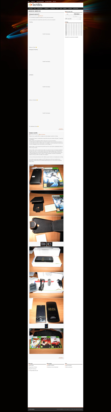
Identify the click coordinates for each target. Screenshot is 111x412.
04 (73, 24)
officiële (77, 409)
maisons (65, 8)
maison (80, 17)
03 (71, 24)
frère (78, 16)
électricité (72, 17)
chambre (77, 19)
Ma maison (43, 134)
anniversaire (75, 17)
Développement (40, 8)
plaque (66, 17)
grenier (80, 16)
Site (74, 409)
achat (81, 14)
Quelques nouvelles (33, 133)
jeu (67, 14)
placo (80, 18)
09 (81, 25)
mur (68, 15)
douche (80, 19)
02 (69, 24)
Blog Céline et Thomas (33, 367)
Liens (61, 8)
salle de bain (68, 18)
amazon (73, 19)
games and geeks (69, 365)
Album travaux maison (40, 1)
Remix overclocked (69, 367)
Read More (61, 357)
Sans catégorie (75, 8)
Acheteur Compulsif (51, 365)
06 (76, 26)
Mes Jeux (54, 1)
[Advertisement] (73, 56)
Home (28, 1)
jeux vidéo (66, 19)
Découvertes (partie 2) (34, 14)
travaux (77, 14)
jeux (58, 8)
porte (65, 14)
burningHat (76, 37)
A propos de (33, 1)
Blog (35, 8)
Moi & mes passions (48, 1)
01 (68, 24)
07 (78, 26)
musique (70, 17)
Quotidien (70, 8)
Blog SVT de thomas (32, 368)
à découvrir (30, 8)
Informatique (53, 8)
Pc (73, 14)
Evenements (47, 8)
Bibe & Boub (31, 365)
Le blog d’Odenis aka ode (33, 370)
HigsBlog (32, 409)
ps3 (75, 19)
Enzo (78, 18)
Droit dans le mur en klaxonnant (53, 367)
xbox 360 (75, 16)
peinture (71, 19)
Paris (78, 17)
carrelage (74, 15)
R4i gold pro (80, 409)
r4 (70, 409)
